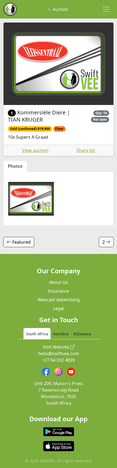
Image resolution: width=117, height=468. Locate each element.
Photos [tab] (15, 166)
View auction (35, 150)
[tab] (37, 333)
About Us (58, 282)
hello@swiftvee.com (58, 354)
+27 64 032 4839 (58, 360)
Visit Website (56, 347)
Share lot (85, 150)
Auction (59, 9)
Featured (21, 242)
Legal (58, 308)
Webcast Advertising (59, 300)
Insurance (58, 291)
